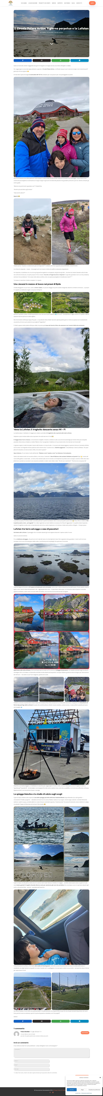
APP (92, 3)
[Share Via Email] (42, 60)
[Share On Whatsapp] (61, 60)
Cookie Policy (78, 1093)
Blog (73, 3)
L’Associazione (32, 3)
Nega (82, 1089)
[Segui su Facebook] (50, 1092)
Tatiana (44, 32)
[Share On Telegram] (79, 60)
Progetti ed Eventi (44, 3)
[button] (100, 1077)
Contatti (79, 3)
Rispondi (85, 1032)
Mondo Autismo (59, 32)
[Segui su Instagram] (53, 1092)
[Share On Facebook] (23, 60)
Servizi (54, 3)
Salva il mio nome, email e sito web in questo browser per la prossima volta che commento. (36, 1072)
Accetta (72, 1089)
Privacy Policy (57, 1090)
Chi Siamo (24, 3)
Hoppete (60, 3)
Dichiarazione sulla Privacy (86, 1093)
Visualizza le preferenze (94, 1089)
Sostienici (67, 3)
